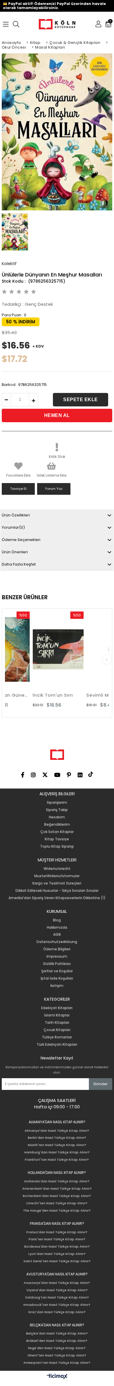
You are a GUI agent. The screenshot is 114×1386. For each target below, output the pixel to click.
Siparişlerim (57, 803)
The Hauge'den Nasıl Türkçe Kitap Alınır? (57, 1210)
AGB (57, 934)
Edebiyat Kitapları (56, 1008)
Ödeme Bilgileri (56, 949)
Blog (57, 920)
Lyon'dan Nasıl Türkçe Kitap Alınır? (57, 1254)
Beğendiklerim (57, 824)
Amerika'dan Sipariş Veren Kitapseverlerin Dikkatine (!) (57, 898)
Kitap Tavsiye (57, 839)
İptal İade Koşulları (57, 978)
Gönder (100, 1084)
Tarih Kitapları (57, 1023)
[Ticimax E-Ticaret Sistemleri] (57, 1377)
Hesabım (57, 817)
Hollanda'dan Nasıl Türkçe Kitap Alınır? (56, 1181)
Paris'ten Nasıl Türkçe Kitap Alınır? (57, 1239)
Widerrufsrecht (57, 869)
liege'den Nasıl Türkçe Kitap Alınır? (57, 1348)
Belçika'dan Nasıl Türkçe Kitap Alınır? (57, 1333)
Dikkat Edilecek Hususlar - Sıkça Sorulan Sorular (57, 891)
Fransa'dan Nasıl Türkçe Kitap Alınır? (56, 1232)
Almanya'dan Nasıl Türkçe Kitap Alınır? (57, 1131)
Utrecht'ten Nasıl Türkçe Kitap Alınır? (56, 1203)
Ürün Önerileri (15, 552)
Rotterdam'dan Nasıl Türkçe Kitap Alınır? (57, 1196)
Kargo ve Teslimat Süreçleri (56, 883)
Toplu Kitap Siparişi (57, 846)
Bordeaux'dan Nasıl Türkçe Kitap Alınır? (57, 1246)
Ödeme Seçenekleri (21, 539)
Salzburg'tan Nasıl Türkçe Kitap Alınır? (57, 1297)
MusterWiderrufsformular (57, 876)
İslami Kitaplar (57, 1015)
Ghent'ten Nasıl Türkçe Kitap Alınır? (56, 1355)
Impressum (56, 956)
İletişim (56, 986)
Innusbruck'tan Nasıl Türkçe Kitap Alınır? (56, 1305)
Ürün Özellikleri (16, 515)
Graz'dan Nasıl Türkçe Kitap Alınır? (57, 1312)
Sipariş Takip (57, 810)
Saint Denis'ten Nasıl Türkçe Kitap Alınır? (57, 1261)
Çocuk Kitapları (57, 1030)
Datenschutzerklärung (57, 942)
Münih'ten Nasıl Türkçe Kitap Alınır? (57, 1145)
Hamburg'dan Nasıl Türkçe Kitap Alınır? (57, 1152)
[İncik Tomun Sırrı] (37, 650)
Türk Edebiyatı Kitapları (57, 1044)
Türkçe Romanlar (57, 1037)
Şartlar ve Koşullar (57, 971)
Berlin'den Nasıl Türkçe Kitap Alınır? (57, 1138)
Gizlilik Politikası (57, 964)
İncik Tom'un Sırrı (32, 695)
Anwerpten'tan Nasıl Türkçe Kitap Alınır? (56, 1363)
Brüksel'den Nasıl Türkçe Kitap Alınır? (56, 1341)
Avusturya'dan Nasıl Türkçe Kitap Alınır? (57, 1283)
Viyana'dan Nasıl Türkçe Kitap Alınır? (57, 1290)
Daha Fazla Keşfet (19, 564)
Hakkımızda (57, 927)
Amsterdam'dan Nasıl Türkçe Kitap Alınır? (57, 1189)
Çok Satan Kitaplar (57, 832)
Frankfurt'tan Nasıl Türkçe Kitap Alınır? (57, 1160)
